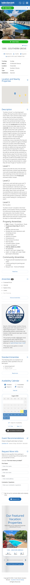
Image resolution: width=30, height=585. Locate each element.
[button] (25, 95)
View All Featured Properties (15, 564)
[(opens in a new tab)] (15, 539)
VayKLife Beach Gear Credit (17, 343)
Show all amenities (15, 297)
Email (3, 476)
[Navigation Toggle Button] (27, 2)
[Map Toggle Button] (27, 8)
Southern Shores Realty (17, 580)
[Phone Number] (23, 3)
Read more (15, 373)
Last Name (5, 469)
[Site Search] (20, 2)
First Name (5, 463)
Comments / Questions (8, 482)
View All (15, 390)
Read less (15, 271)
